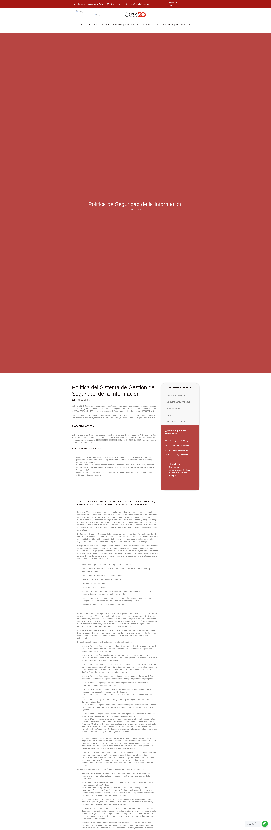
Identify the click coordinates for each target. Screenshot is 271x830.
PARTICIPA (146, 25)
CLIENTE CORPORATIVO (163, 25)
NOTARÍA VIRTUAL (183, 25)
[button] (135, 29)
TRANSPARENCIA (132, 25)
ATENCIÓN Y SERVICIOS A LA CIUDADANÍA (105, 25)
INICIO (83, 25)
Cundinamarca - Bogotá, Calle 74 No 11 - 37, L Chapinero (97, 4)
